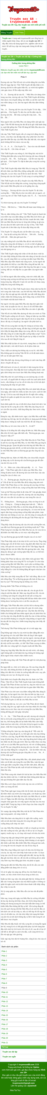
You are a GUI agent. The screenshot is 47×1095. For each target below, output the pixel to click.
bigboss (33, 1090)
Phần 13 (5, 1006)
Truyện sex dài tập (9, 1052)
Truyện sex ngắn (9, 1057)
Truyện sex (6, 38)
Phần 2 (4, 956)
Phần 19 (5, 1033)
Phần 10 (5, 992)
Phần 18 (5, 1029)
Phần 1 (4, 951)
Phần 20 (5, 1038)
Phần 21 (5, 1043)
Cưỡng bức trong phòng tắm (23, 63)
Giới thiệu (19, 33)
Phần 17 (5, 1024)
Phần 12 (5, 1001)
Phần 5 (4, 970)
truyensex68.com (26, 1064)
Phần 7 (4, 979)
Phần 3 (4, 960)
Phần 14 (5, 1011)
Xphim (36, 1067)
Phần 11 (5, 997)
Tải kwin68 (25, 1090)
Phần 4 (4, 965)
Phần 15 (5, 1015)
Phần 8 (4, 983)
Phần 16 (5, 1020)
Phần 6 (4, 974)
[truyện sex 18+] (23, 15)
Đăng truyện (6, 33)
